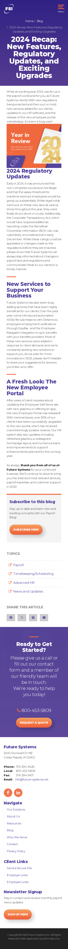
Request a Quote (34, 722)
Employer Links (17, 875)
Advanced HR (24, 583)
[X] (21, 617)
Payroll (18, 565)
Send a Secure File (19, 868)
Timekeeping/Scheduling (33, 574)
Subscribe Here (26, 529)
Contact (12, 844)
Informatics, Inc (51, 938)
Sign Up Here (18, 914)
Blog (40, 21)
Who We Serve (17, 837)
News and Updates (28, 591)
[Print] (33, 617)
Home (29, 21)
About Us (13, 816)
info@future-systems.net (31, 779)
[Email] (44, 617)
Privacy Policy (16, 851)
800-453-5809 (35, 710)
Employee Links (17, 882)
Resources (14, 823)
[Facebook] (10, 617)
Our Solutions (16, 809)
